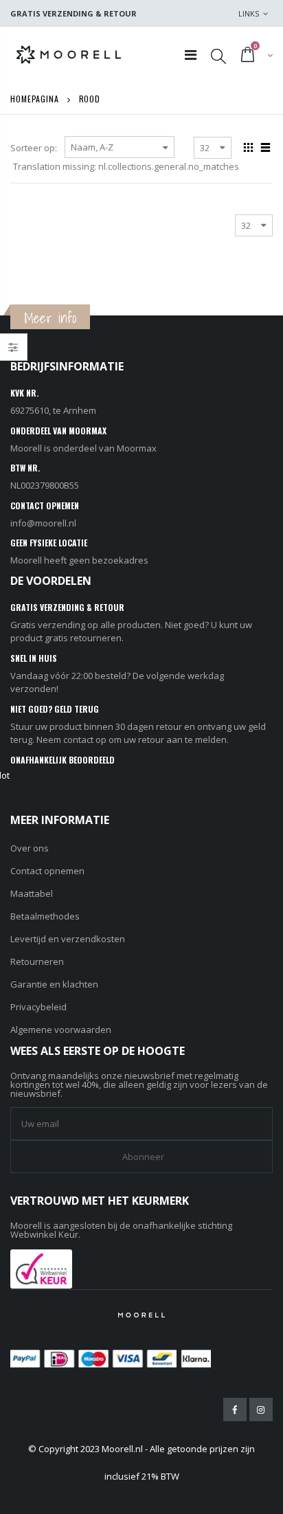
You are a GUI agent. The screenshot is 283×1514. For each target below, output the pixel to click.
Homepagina (34, 98)
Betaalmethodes (45, 916)
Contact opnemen (47, 871)
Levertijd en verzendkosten (67, 939)
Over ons (29, 848)
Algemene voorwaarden (60, 1029)
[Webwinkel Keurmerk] (41, 1268)
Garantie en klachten (54, 984)
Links (248, 13)
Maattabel (31, 893)
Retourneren (37, 961)
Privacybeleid (38, 1007)
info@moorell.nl (43, 523)
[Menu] (190, 54)
